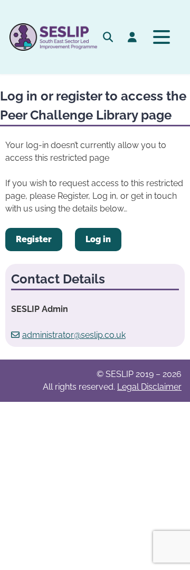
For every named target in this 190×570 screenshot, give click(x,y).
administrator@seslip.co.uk (74, 335)
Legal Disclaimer (149, 387)
